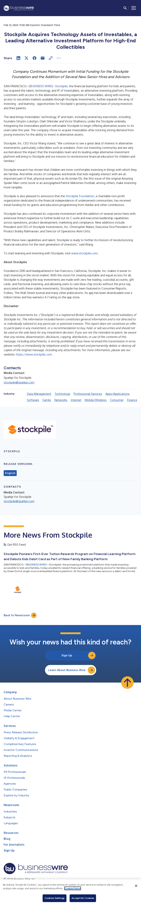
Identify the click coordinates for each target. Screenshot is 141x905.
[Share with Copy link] (51, 58)
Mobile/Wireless (96, 400)
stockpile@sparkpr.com (19, 382)
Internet (76, 400)
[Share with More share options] (59, 58)
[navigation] (133, 8)
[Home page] (19, 8)
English (10, 473)
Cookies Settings (54, 898)
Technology (62, 394)
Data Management (39, 394)
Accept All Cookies (83, 898)
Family (46, 400)
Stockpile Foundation (80, 196)
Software (33, 400)
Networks (60, 400)
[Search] (125, 8)
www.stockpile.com (84, 253)
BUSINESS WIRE (41, 86)
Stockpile (61, 86)
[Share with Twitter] (26, 58)
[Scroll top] (127, 682)
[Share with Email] (43, 58)
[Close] (136, 885)
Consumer (117, 400)
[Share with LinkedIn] (18, 58)
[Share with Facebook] (34, 58)
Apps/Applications (117, 394)
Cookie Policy (73, 888)
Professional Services (88, 394)
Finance (132, 400)
